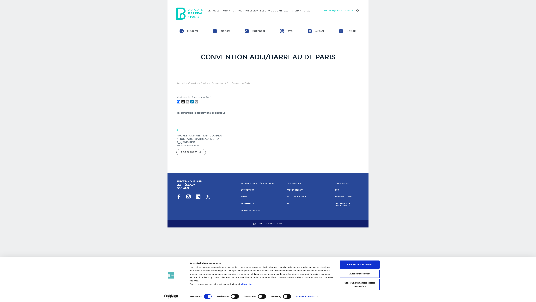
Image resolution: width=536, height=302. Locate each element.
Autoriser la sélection (359, 273)
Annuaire (319, 31)
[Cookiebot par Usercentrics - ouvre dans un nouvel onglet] (171, 296)
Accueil (180, 83)
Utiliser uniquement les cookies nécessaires (359, 284)
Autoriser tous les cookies (360, 264)
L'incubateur (247, 190)
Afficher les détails (305, 296)
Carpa (290, 31)
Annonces (351, 31)
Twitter (208, 196)
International (300, 11)
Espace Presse (342, 183)
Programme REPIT (295, 190)
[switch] (235, 296)
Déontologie (259, 31)
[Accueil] (189, 13)
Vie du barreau (278, 11)
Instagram (188, 196)
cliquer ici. (246, 284)
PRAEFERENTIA (247, 203)
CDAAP (244, 197)
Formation (229, 11)
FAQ (288, 203)
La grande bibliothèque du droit (257, 183)
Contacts (225, 31)
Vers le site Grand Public (270, 224)
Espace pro (192, 31)
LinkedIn (198, 196)
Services (214, 11)
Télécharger (189, 152)
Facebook (178, 196)
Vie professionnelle (252, 11)
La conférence (294, 183)
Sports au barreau (250, 210)
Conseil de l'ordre (198, 83)
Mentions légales (344, 197)
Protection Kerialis (296, 197)
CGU (337, 190)
